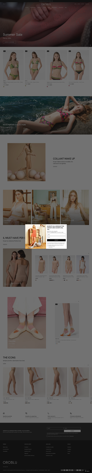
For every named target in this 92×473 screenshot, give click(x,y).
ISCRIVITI (56, 240)
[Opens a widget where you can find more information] (87, 471)
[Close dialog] (65, 225)
